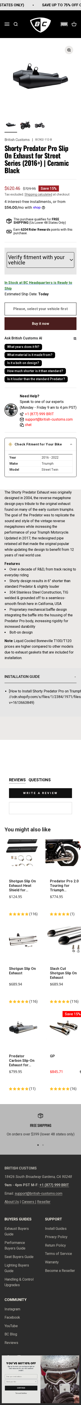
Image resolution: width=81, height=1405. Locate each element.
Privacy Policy (56, 1237)
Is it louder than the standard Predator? (36, 379)
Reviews (11, 1343)
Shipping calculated (38, 194)
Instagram (12, 1309)
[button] (64, 24)
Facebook (12, 1317)
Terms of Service (58, 1254)
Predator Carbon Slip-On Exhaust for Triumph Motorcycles (21, 1060)
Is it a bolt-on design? (23, 363)
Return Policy (55, 1245)
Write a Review (40, 793)
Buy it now (40, 323)
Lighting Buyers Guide (16, 1268)
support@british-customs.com (38, 1193)
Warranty (52, 1262)
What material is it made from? (29, 355)
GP (52, 1056)
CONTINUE (21, 1388)
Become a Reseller (60, 1271)
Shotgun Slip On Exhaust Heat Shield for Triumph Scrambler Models (22, 885)
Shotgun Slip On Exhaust (22, 970)
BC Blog (10, 1334)
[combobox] (20, 1381)
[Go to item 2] (25, 125)
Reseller (43, 1202)
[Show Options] (36, 1381)
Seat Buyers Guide (19, 1257)
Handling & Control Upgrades (19, 1282)
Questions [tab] (40, 780)
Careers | (29, 1202)
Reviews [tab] (17, 780)
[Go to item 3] (39, 125)
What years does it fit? (23, 347)
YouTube (11, 1326)
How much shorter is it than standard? (35, 371)
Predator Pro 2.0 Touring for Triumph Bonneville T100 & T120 (64, 885)
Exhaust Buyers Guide (16, 1231)
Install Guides (56, 1228)
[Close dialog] (77, 1357)
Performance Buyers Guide (14, 1246)
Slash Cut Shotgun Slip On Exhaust (63, 973)
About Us (11, 1202)
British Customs (17, 140)
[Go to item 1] (10, 125)
